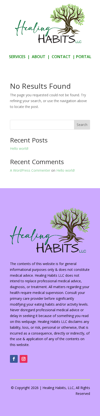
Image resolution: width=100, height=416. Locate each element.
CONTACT (61, 56)
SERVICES (17, 56)
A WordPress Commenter (30, 170)
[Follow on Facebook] (14, 359)
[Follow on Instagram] (23, 359)
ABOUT (38, 56)
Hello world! (19, 148)
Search (82, 124)
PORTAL (83, 56)
